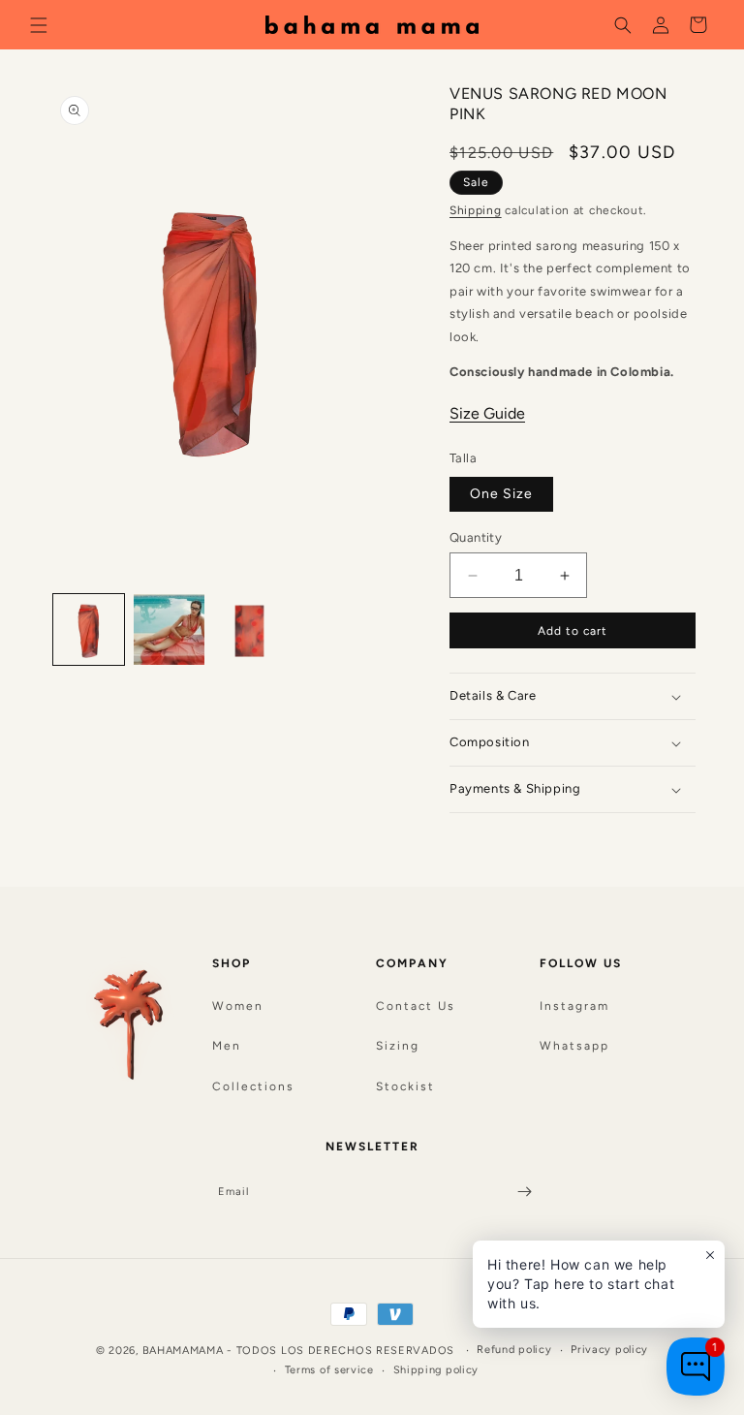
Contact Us (415, 1006)
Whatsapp (574, 1046)
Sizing (397, 1046)
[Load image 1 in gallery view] (88, 629)
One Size (501, 494)
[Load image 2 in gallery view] (169, 629)
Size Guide (487, 413)
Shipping (476, 210)
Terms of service (329, 1370)
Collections (253, 1086)
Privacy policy (609, 1349)
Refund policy (514, 1349)
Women (238, 1006)
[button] (38, 25)
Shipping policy (436, 1370)
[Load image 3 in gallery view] (249, 629)
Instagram (574, 1006)
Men (226, 1046)
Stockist (405, 1086)
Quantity (476, 537)
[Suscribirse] (524, 1192)
